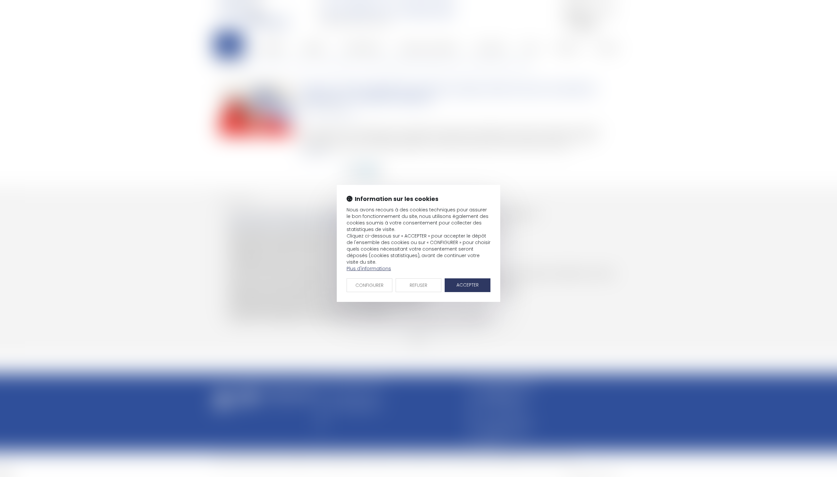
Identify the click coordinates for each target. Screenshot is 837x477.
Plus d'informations (369, 268)
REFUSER (418, 285)
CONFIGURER (369, 285)
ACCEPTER (467, 285)
